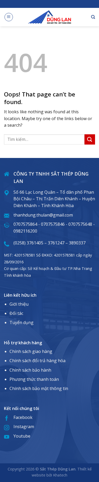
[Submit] (89, 139)
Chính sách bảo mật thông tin (39, 388)
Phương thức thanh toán (34, 379)
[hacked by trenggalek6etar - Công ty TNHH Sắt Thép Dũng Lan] (50, 17)
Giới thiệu (19, 304)
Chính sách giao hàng (31, 351)
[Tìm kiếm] (93, 17)
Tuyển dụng (22, 322)
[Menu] (8, 17)
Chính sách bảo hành (30, 370)
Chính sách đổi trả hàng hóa (37, 360)
